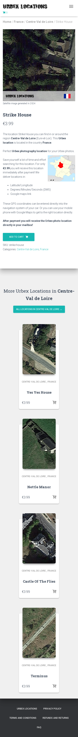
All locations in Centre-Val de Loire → (39, 309)
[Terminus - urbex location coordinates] (39, 633)
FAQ (39, 727)
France (18, 22)
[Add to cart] (54, 402)
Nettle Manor (39, 487)
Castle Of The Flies (39, 581)
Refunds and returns (56, 718)
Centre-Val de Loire (39, 22)
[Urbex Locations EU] (26, 6)
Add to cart (16, 237)
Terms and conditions (22, 718)
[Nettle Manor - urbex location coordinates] (39, 444)
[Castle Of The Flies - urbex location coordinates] (39, 538)
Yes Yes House (39, 392)
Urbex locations (27, 708)
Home (7, 22)
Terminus (39, 676)
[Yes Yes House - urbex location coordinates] (39, 349)
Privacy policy (52, 708)
